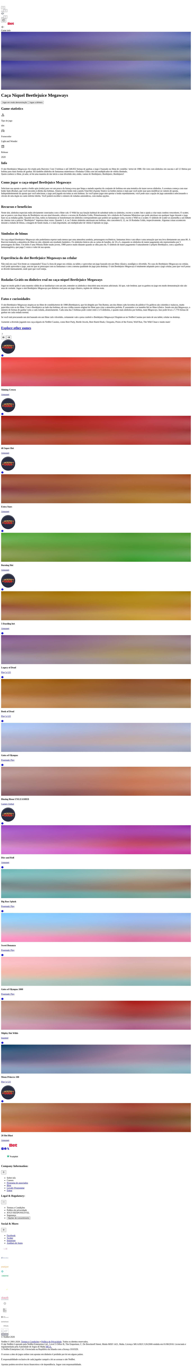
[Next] (8, 337)
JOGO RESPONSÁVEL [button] (18, 1213)
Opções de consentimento (18, 1218)
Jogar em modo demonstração (14, 102)
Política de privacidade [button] (17, 1210)
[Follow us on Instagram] (2, 1149)
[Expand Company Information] (3, 1172)
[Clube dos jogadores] (96, 13)
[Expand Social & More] (3, 1230)
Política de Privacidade (51, 1341)
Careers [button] (10, 1180)
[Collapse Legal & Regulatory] (3, 1202)
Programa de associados (17, 1183)
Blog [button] (9, 1185)
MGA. (49, 1347)
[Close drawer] (3, 20)
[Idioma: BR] (5, 16)
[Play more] (5, 10)
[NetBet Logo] (7, 24)
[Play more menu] (2, 11)
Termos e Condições (30, 1341)
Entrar (9, 1190)
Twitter (10, 1238)
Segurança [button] (11, 1215)
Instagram (11, 1240)
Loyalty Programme (15, 1188)
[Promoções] (3, 8)
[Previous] (3, 337)
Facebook (11, 1235)
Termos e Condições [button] (16, 1207)
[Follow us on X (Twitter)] (8, 1149)
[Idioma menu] (2, 17)
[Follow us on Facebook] (5, 1149)
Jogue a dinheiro (36, 102)
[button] (2, 356)
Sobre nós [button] (11, 1178)
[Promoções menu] (3, 7)
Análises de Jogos (15, 1243)
